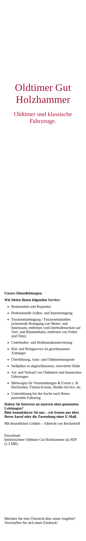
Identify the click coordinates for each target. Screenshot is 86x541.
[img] (43, 135)
